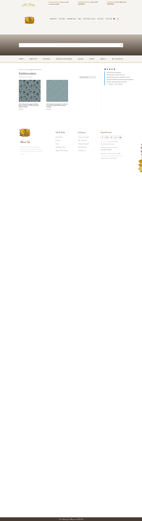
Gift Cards (109, 19)
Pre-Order (62, 19)
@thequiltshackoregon (114, 72)
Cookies (119, 153)
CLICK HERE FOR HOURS (106, 149)
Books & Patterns (64, 59)
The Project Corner (89, 19)
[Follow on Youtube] (120, 137)
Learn (80, 59)
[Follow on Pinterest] (111, 137)
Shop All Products (62, 150)
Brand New (53, 19)
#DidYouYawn (116, 82)
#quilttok (121, 79)
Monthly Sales (71, 19)
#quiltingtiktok (128, 79)
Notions (46, 59)
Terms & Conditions (112, 153)
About (103, 59)
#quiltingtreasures (113, 77)
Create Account (83, 137)
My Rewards (82, 147)
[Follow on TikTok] (116, 137)
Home (20, 69)
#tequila (124, 82)
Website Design (104, 158)
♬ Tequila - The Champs (115, 84)
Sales (79, 19)
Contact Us (82, 150)
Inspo (91, 59)
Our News (100, 19)
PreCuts (33, 59)
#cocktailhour (111, 75)
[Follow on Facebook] (102, 137)
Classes (58, 140)
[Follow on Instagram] (107, 137)
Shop (21, 59)
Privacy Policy (104, 153)
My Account (117, 59)
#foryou (109, 82)
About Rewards (83, 144)
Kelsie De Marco (113, 158)
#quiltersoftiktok (112, 79)
